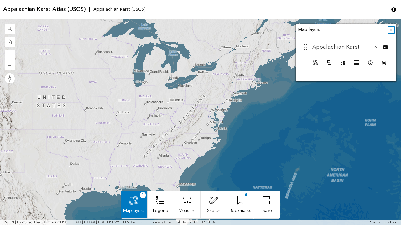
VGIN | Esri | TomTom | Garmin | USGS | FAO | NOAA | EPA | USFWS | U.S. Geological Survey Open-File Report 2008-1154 (110, 222)
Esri (393, 222)
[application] (200, 122)
